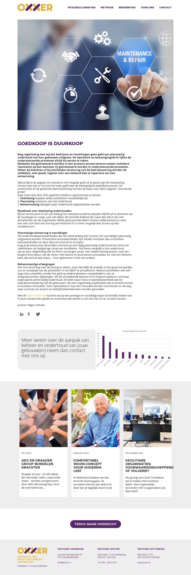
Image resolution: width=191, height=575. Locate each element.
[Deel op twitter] (38, 314)
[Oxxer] (35, 7)
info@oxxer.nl (64, 562)
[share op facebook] (30, 314)
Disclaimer (23, 565)
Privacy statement (38, 565)
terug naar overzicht (95, 524)
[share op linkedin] (22, 314)
